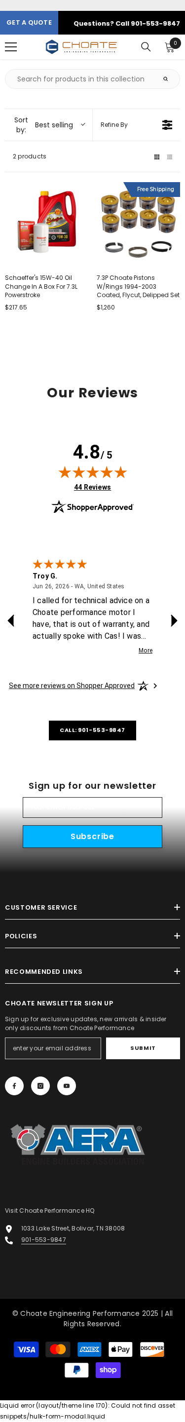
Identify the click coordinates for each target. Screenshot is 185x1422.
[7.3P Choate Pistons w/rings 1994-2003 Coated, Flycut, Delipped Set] (139, 224)
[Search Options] (169, 79)
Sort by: (43, 125)
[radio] (156, 156)
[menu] (11, 47)
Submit (142, 1048)
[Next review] (174, 621)
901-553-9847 (43, 1239)
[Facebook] (14, 1085)
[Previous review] (11, 621)
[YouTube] (66, 1085)
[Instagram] (40, 1085)
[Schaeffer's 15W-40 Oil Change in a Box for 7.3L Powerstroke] (47, 224)
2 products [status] (29, 156)
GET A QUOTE (29, 22)
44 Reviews (92, 487)
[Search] (146, 47)
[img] (92, 471)
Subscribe (92, 836)
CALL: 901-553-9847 (92, 730)
